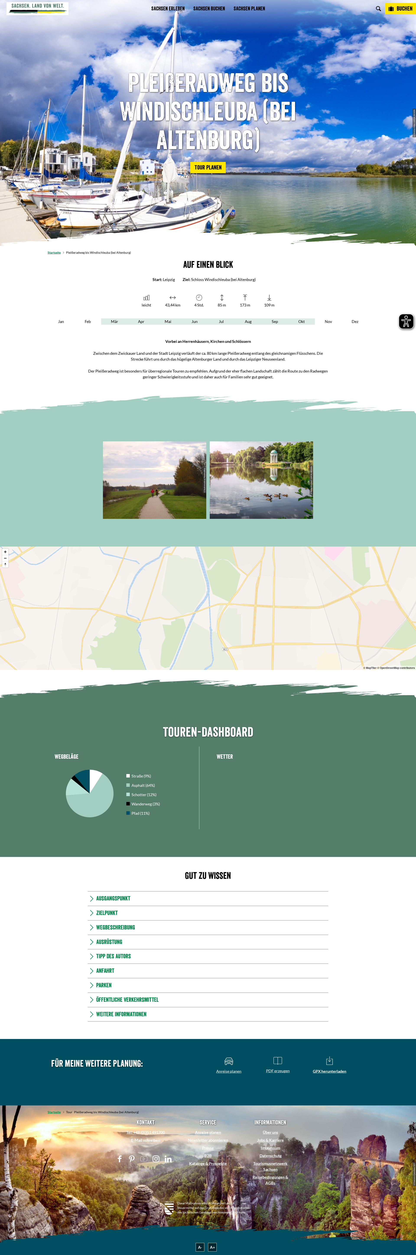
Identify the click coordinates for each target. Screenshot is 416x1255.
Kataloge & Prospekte (208, 1227)
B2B (208, 1220)
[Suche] (378, 8)
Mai (168, 321)
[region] (208, 608)
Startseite (54, 252)
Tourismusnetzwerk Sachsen (270, 1230)
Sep (275, 321)
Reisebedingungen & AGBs (270, 1244)
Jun (195, 321)
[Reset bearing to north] (5, 564)
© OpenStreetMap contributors (396, 668)
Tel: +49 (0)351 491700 (145, 1196)
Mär (114, 321)
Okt (301, 321)
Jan (61, 321)
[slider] (207, 732)
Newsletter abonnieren (208, 1204)
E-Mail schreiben (145, 1204)
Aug (248, 321)
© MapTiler (370, 668)
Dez (355, 321)
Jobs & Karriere (270, 1204)
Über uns (270, 1196)
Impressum (270, 1212)
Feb (88, 321)
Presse (208, 1212)
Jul (221, 321)
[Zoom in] (5, 552)
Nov (328, 321)
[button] (208, 167)
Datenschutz (270, 1220)
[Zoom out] (5, 558)
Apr (141, 321)
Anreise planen (208, 1196)
